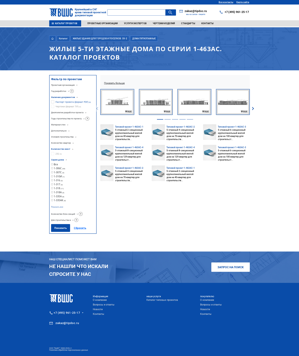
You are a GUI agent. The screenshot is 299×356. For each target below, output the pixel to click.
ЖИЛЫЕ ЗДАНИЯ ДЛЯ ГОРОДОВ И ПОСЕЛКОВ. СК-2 (100, 38)
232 (58, 153)
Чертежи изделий (164, 23)
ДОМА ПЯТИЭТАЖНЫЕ (144, 38)
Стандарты (188, 23)
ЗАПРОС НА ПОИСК (231, 267)
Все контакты (226, 2)
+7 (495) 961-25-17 (237, 12)
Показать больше (114, 83)
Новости (98, 309)
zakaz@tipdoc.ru (196, 11)
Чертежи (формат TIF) (68, 106)
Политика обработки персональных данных (68, 350)
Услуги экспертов (135, 23)
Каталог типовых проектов (162, 299)
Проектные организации (102, 23)
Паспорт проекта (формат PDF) (73, 101)
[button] (160, 119)
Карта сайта (242, 2)
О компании (100, 299)
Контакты (207, 23)
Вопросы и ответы (103, 304)
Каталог (63, 38)
